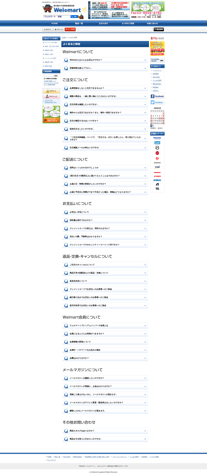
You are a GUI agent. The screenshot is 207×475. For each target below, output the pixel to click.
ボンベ (45, 84)
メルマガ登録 (154, 457)
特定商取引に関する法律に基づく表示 (97, 457)
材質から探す (49, 54)
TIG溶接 (46, 81)
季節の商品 (48, 66)
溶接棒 (53, 84)
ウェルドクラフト (48, 82)
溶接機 (49, 84)
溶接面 (50, 81)
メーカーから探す (50, 58)
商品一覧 (57, 457)
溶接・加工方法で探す (52, 46)
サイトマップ (51, 460)
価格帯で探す (49, 62)
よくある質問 (157, 80)
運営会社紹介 (157, 84)
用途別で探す (49, 50)
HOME (64, 37)
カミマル (56, 82)
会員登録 (155, 74)
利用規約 (155, 87)
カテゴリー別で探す (51, 42)
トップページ (157, 70)
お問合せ (155, 90)
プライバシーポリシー (119, 457)
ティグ (54, 81)
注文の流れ (156, 77)
